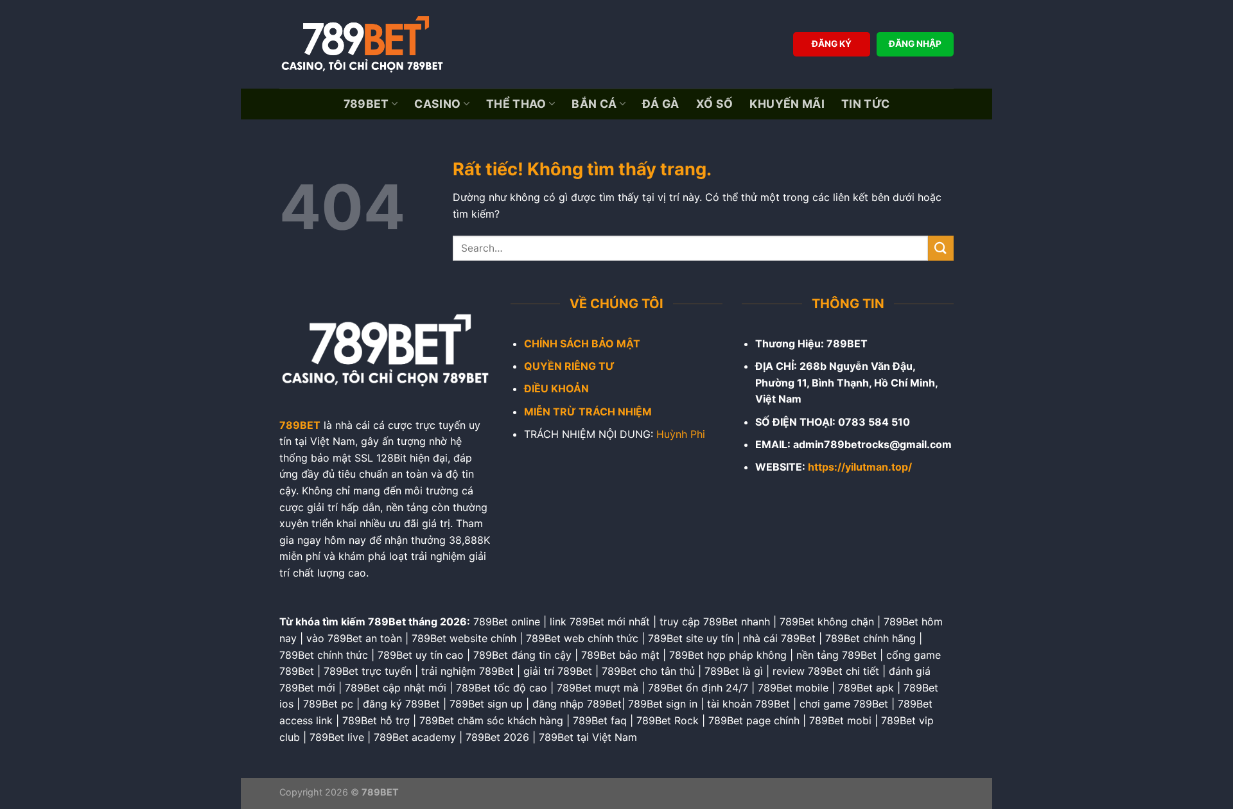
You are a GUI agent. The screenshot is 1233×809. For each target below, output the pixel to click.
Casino (437, 103)
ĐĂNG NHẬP (915, 44)
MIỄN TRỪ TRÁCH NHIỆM (588, 411)
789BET (366, 103)
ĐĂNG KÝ (832, 44)
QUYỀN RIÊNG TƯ (569, 366)
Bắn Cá (594, 103)
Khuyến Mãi (787, 103)
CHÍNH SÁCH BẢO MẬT (582, 343)
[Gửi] (941, 248)
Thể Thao (516, 103)
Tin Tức (865, 103)
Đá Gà (660, 103)
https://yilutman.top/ (860, 466)
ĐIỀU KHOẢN (556, 388)
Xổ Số (714, 103)
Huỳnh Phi (680, 434)
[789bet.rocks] (366, 44)
